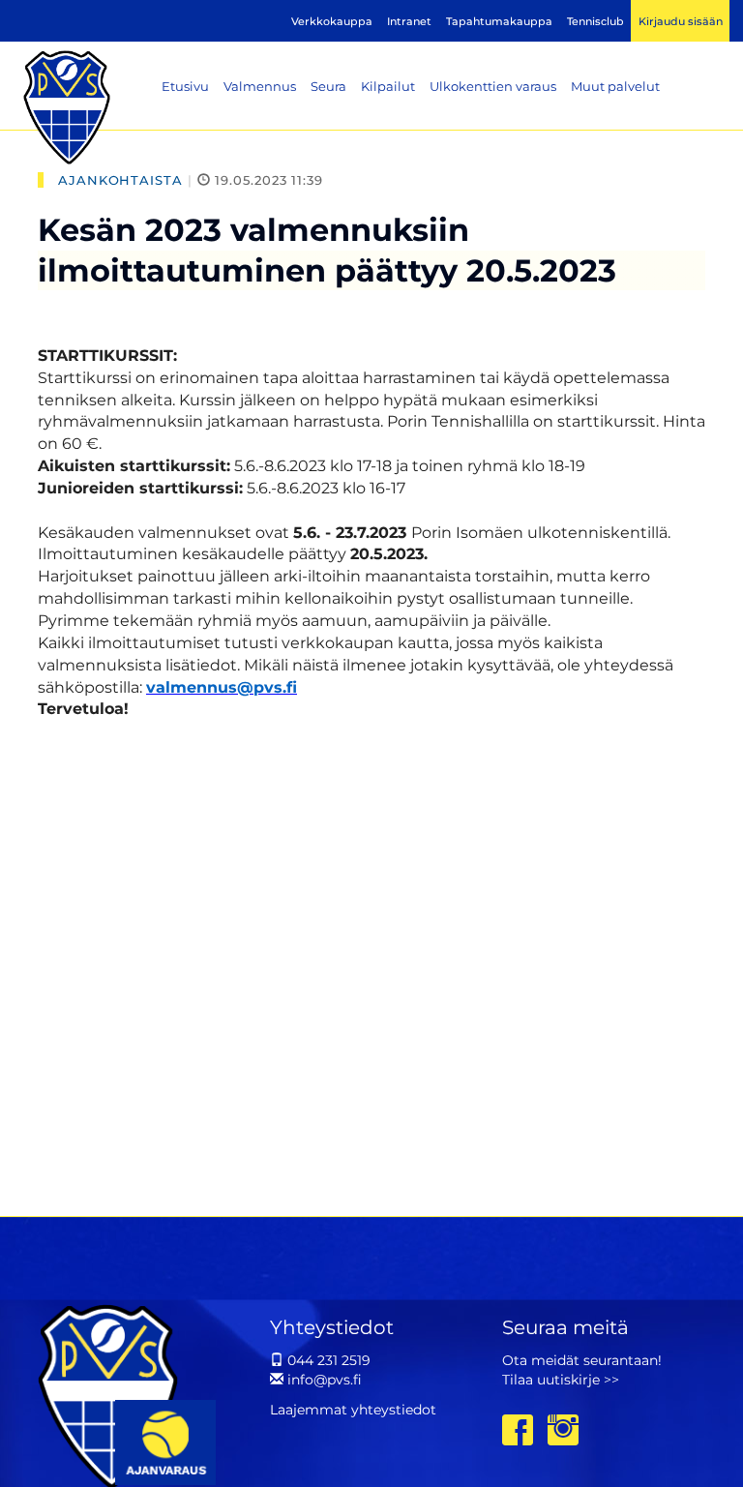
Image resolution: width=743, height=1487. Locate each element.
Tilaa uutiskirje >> (560, 1379)
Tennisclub (595, 21)
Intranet (409, 21)
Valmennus (259, 86)
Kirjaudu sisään (681, 21)
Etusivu (185, 86)
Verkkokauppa (331, 21)
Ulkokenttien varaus (493, 86)
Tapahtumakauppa (499, 21)
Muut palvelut (615, 86)
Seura (328, 86)
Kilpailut (388, 86)
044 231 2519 (327, 1360)
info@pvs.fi (322, 1379)
